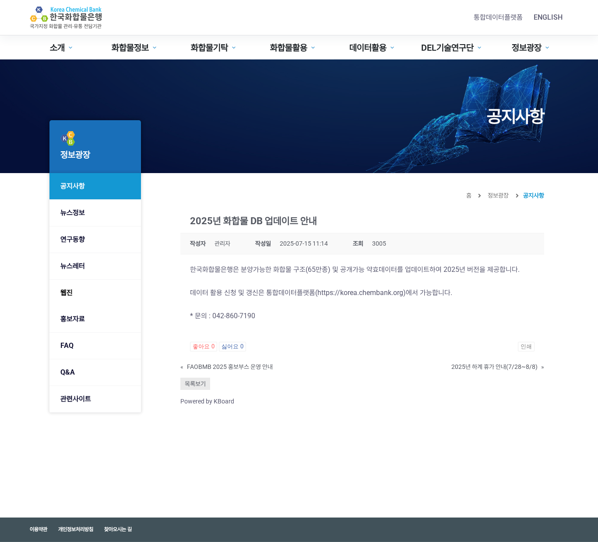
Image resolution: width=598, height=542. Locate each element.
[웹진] (95, 293)
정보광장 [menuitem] (527, 47)
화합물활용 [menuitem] (288, 47)
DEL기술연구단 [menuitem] (447, 47)
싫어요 (232, 346)
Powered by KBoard (207, 401)
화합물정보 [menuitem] (130, 47)
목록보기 (195, 383)
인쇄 (526, 346)
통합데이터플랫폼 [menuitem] (498, 17)
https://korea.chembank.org (360, 292)
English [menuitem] (548, 17)
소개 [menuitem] (57, 47)
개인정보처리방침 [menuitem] (75, 529)
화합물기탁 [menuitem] (209, 47)
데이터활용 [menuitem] (368, 47)
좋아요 (204, 346)
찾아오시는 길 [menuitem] (118, 529)
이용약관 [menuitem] (38, 529)
